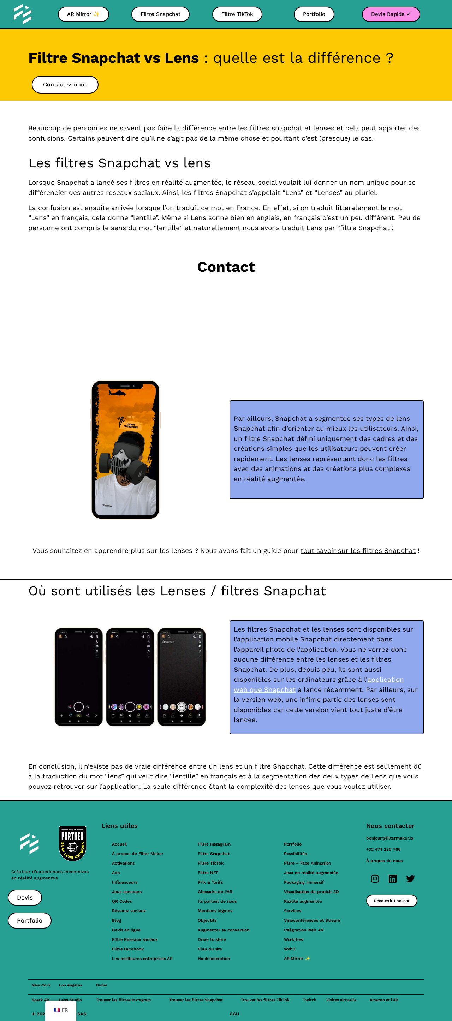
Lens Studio (70, 1000)
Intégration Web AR (303, 929)
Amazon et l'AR (384, 1000)
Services (292, 910)
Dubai (101, 985)
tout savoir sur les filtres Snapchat (358, 551)
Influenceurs (124, 882)
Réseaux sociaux (129, 910)
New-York (41, 985)
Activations (123, 863)
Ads (116, 872)
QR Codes (122, 901)
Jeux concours (127, 891)
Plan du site (210, 949)
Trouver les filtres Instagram (123, 1000)
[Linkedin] (393, 879)
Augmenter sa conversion (223, 929)
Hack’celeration (214, 958)
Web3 (290, 949)
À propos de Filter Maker (137, 853)
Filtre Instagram (214, 844)
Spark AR (40, 1000)
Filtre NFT (208, 872)
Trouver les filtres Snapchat (196, 1000)
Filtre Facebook (128, 949)
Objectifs (207, 920)
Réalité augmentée (303, 901)
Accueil (119, 844)
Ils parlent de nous (217, 901)
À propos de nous (384, 860)
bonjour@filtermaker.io (389, 838)
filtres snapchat (276, 128)
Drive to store (212, 939)
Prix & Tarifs (210, 882)
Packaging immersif (304, 882)
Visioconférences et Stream (312, 920)
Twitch (309, 1000)
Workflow (294, 939)
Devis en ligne (126, 929)
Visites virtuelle (341, 1000)
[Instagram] (375, 879)
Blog (116, 920)
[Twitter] (410, 879)
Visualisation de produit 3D (311, 891)
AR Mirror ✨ (297, 958)
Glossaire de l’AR (215, 891)
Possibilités (295, 853)
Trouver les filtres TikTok (265, 1000)
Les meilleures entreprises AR (142, 958)
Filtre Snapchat (214, 853)
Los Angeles (70, 985)
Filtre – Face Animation (307, 863)
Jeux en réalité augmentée (311, 872)
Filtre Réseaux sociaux (135, 939)
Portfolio (293, 844)
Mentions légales (215, 910)
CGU (234, 1013)
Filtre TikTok (211, 863)
